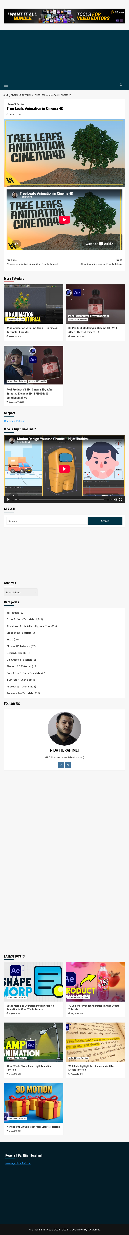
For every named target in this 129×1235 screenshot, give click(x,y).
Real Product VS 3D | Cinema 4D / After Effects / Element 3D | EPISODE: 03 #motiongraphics (30, 393)
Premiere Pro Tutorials (20, 693)
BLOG (10, 639)
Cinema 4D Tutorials (16, 104)
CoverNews (77, 1229)
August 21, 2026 (15, 1013)
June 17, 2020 (15, 114)
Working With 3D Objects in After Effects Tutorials (33, 1126)
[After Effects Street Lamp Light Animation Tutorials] (33, 1042)
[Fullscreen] (120, 499)
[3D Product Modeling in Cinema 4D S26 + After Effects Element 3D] (95, 304)
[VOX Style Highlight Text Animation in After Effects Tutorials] (95, 1042)
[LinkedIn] (68, 765)
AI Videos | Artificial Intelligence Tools (29, 625)
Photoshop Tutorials (19, 686)
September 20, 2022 (78, 336)
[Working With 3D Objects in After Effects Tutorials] (33, 1103)
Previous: (32, 262)
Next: (101, 262)
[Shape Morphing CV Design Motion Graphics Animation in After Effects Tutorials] (33, 982)
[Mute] (115, 499)
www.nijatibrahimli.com (18, 1163)
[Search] (121, 85)
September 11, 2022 (16, 402)
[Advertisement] (64, 55)
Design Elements (16, 652)
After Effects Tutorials (78, 316)
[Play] (8, 499)
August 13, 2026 (15, 1074)
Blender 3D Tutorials (19, 632)
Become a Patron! (14, 420)
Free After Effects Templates (24, 673)
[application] (64, 469)
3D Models (13, 612)
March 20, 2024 (15, 336)
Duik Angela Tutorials (19, 659)
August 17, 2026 (77, 1013)
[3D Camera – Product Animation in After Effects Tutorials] (95, 982)
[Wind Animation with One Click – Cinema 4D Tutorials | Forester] (33, 304)
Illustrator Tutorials (18, 679)
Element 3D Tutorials (78, 320)
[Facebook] (61, 765)
